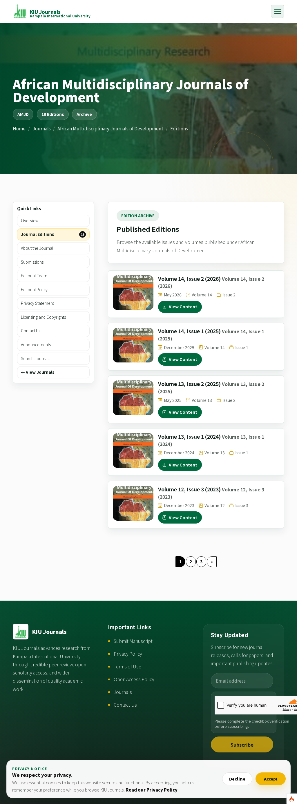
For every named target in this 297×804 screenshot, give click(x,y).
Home (19, 128)
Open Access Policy (134, 679)
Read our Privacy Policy (152, 790)
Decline (237, 779)
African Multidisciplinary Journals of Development (110, 128)
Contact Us (125, 704)
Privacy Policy (128, 653)
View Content (183, 306)
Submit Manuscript (133, 641)
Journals (41, 128)
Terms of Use (127, 666)
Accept (271, 779)
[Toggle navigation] (277, 11)
